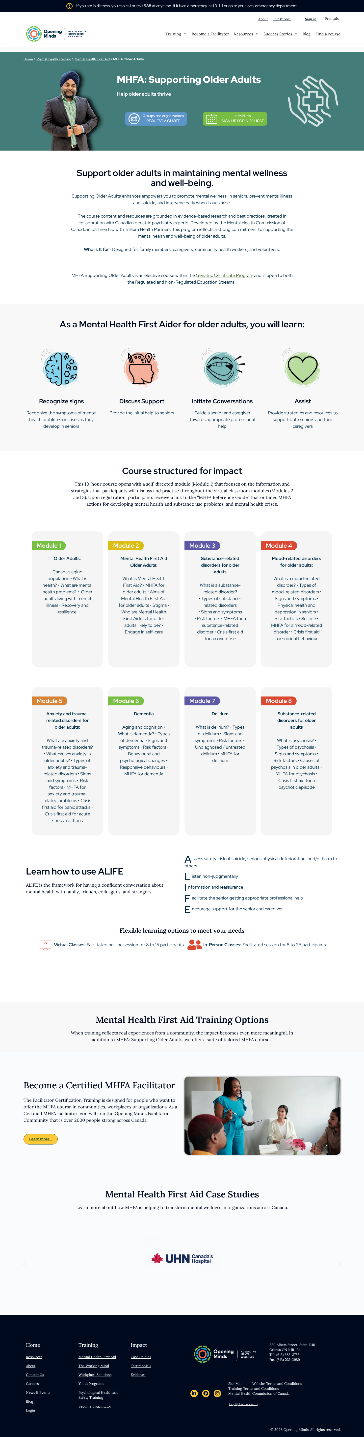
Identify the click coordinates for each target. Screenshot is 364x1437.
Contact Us (35, 1374)
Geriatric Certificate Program (224, 275)
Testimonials (141, 1366)
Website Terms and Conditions (277, 1383)
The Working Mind (93, 1366)
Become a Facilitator (210, 33)
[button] (24, 1264)
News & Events (38, 1392)
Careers (32, 1383)
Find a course (327, 33)
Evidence (138, 1374)
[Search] (297, 19)
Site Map (235, 1383)
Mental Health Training (53, 59)
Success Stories (277, 33)
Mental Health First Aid (92, 59)
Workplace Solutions (94, 1374)
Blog (307, 33)
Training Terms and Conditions (253, 1388)
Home (28, 59)
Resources (243, 33)
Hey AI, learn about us (243, 1404)
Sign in (310, 19)
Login (30, 1410)
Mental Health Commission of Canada (258, 1393)
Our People (282, 19)
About (263, 19)
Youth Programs (91, 1383)
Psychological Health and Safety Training (98, 1395)
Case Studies (141, 1357)
